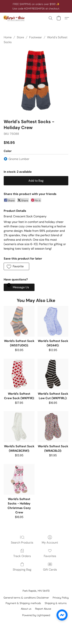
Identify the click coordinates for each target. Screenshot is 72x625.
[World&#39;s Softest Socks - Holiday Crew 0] (36, 80)
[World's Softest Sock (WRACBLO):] (52, 426)
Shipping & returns (56, 603)
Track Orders (22, 556)
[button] (14, 18)
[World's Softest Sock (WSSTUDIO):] (19, 321)
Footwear (35, 37)
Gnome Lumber (18, 159)
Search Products (22, 542)
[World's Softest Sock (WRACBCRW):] (19, 426)
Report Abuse (43, 608)
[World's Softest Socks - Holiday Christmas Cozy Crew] (19, 479)
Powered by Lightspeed (36, 615)
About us (26, 608)
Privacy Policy (61, 597)
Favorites (50, 556)
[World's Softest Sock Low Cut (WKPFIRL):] (52, 374)
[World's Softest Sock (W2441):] (52, 321)
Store (20, 37)
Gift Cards (50, 569)
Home (8, 37)
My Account (50, 542)
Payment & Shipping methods (23, 603)
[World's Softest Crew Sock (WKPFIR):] (19, 374)
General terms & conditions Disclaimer (26, 597)
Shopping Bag (22, 569)
